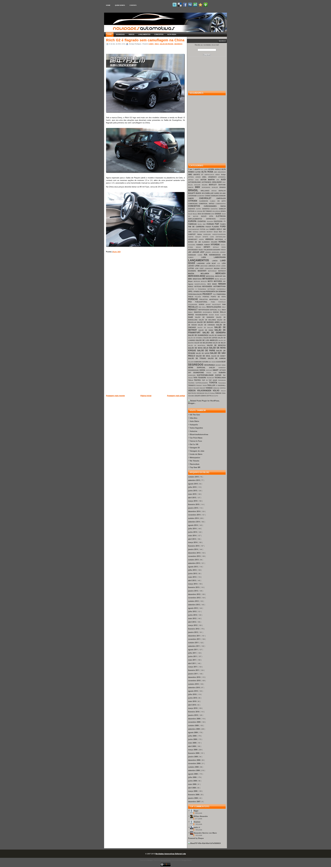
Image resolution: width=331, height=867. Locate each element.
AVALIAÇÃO (217, 182)
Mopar (191, 281)
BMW (198, 187)
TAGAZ (190, 378)
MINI (190, 279)
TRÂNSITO (192, 385)
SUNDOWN (192, 375)
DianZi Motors (193, 214)
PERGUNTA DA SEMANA (216, 291)
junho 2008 (192, 780)
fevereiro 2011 (194, 670)
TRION (204, 385)
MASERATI (203, 271)
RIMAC (191, 312)
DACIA (223, 206)
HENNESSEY (193, 239)
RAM (224, 304)
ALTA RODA (171, 34)
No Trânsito (194, 460)
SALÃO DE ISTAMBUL (195, 338)
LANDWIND (201, 263)
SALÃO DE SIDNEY (218, 356)
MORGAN (197, 281)
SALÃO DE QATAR (203, 353)
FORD (223, 226)
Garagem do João (197, 451)
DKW (213, 214)
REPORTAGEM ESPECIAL (208, 310)
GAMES (212, 229)
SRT (190, 373)
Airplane (197, 822)
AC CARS (204, 169)
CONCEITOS (158, 34)
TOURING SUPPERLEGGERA (198, 383)
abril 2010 (192, 705)
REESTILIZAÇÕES (214, 307)
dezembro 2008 (194, 760)
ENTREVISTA (213, 219)
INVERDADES (193, 250)
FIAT (217, 223)
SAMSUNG (198, 362)
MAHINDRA (193, 271)
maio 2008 (192, 784)
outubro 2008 (193, 767)
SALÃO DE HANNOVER (217, 335)
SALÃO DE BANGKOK (205, 317)
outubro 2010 (193, 684)
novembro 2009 (194, 722)
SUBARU (222, 372)
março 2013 (193, 584)
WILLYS (207, 393)
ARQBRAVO (213, 177)
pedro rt (197, 827)
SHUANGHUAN (193, 370)
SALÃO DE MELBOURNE (203, 343)
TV (217, 385)
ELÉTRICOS (221, 216)
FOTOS (203, 229)
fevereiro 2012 (194, 628)
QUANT (209, 304)
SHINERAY (222, 368)
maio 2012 (192, 618)
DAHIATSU (206, 209)
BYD (203, 193)
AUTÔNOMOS (207, 182)
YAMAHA (218, 393)
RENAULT (193, 309)
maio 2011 (192, 660)
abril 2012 (192, 622)
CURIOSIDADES (212, 206)
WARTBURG (192, 393)
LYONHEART (209, 268)
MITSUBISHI (208, 278)
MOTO (211, 281)
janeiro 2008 (193, 798)
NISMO (215, 284)
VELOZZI (196, 388)
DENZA (223, 211)
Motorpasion (195, 457)
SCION (218, 362)
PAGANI (203, 291)
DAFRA (199, 209)
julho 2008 (192, 777)
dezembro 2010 (194, 677)
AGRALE (218, 169)
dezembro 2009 (194, 718)
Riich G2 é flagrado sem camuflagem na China (145, 40)
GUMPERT (192, 234)
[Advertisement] (153, 410)
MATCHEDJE (213, 271)
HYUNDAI (216, 244)
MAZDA (194, 273)
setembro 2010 (194, 687)
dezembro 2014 (194, 511)
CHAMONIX (201, 196)
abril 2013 (192, 580)
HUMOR (207, 245)
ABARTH (197, 169)
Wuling (212, 393)
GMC (190, 232)
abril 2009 (192, 746)
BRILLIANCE (206, 191)
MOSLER (204, 281)
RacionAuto (194, 464)
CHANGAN (214, 196)
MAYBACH (222, 271)
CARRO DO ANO (220, 193)
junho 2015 (192, 490)
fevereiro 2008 (194, 794)
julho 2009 (192, 736)
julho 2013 (192, 570)
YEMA (224, 393)
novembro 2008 (194, 763)
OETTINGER (212, 289)
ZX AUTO (215, 396)
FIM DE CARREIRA (196, 226)
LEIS (224, 263)
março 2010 (193, 708)
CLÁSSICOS (204, 201)
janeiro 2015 (193, 508)
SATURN (205, 362)
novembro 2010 (194, 680)
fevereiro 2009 (194, 753)
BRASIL (194, 190)
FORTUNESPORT (194, 229)
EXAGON (210, 221)
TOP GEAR (213, 380)
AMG (190, 174)
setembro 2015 (194, 480)
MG (224, 276)
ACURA (211, 169)
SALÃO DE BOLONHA (208, 320)
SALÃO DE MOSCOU (216, 345)
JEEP (202, 252)
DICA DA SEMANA (204, 214)
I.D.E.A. (223, 245)
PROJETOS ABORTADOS (209, 299)
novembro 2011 (194, 639)
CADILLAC (209, 193)
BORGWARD (207, 187)
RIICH (157, 44)
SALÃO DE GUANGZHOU (198, 335)
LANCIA (216, 261)
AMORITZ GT (198, 174)
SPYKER (222, 370)
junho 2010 (192, 698)
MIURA (217, 279)
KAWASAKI (193, 255)
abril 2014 (192, 539)
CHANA (207, 196)
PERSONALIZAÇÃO (195, 294)
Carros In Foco (196, 441)
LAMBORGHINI (220, 257)
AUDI (223, 179)
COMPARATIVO (221, 204)
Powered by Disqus (196, 838)
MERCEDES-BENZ (197, 275)
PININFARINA (221, 294)
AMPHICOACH (209, 174)
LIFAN (197, 265)
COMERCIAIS (193, 203)
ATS (218, 180)
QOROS (202, 304)
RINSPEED (198, 312)
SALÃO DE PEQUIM (167, 44)
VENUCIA (216, 388)
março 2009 (193, 749)
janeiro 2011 (193, 673)
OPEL (190, 291)
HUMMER (200, 245)
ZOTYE (209, 396)
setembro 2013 (194, 563)
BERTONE (222, 185)
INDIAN (200, 247)
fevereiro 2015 (194, 504)
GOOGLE (196, 232)
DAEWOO (192, 209)
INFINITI (208, 247)
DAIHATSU (215, 209)
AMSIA (218, 174)
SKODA (202, 370)
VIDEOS (131, 34)
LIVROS (218, 266)
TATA (195, 377)
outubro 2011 (193, 642)
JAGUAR (196, 252)
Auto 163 (117, 252)
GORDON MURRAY (206, 232)
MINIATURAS (197, 279)
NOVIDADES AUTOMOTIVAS (214, 286)
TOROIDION (222, 380)
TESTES (198, 380)
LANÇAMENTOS (144, 34)
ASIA (197, 180)
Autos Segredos (196, 428)
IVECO (223, 250)
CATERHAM (192, 196)
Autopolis (194, 424)
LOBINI (223, 266)
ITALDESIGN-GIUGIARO (212, 250)
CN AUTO (221, 201)
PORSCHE (193, 299)
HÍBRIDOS (210, 239)
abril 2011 (192, 663)
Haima (200, 234)
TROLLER (211, 385)
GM (224, 229)
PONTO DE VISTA (218, 297)
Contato (133, 5)
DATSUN (191, 211)
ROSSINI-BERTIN (202, 315)
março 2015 (193, 501)
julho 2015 (192, 487)
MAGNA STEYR (220, 268)
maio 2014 (192, 535)
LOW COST (200, 268)
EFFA (212, 216)
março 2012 (193, 625)
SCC (210, 362)
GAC (208, 229)
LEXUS (191, 265)
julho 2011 (192, 653)
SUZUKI (219, 375)
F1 (225, 221)
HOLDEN (215, 242)
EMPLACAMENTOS (197, 219)
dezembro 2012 (194, 594)
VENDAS (209, 388)
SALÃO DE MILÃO (219, 343)
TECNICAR (211, 378)
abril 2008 (192, 787)
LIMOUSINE (204, 266)
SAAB (191, 317)
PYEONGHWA (193, 304)
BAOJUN (198, 185)
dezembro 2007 (194, 801)
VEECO (190, 388)
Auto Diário (194, 421)
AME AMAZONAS (220, 172)
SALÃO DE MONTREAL (197, 345)
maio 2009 (192, 742)
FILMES (223, 224)
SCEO (214, 362)
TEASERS (202, 377)
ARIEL (205, 177)
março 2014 (193, 542)
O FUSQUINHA (201, 289)
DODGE (218, 213)
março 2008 (193, 791)
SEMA (224, 365)
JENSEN (208, 252)
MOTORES (218, 281)
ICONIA (192, 247)
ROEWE (216, 312)
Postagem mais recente (115, 395)
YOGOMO (191, 396)
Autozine (193, 431)
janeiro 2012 (193, 632)
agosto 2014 (193, 525)
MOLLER (223, 279)
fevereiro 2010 (194, 711)
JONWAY (223, 252)
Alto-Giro (193, 418)
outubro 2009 (193, 725)
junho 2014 (192, 532)
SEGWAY (218, 365)
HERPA (202, 239)
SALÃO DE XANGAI (217, 358)
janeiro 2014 (193, 549)
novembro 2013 (194, 556)
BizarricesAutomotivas (199, 434)
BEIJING (205, 185)
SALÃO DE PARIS (206, 350)
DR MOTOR (194, 216)
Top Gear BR (195, 467)
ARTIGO (191, 180)
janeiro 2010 (193, 715)
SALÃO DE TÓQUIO (198, 358)
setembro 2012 (194, 604)
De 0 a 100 (194, 444)
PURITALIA (222, 302)
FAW (204, 224)
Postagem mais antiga (176, 395)
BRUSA (215, 191)
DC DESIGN (199, 211)
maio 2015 (192, 494)
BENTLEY (213, 184)
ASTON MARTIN (208, 179)
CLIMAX (213, 201)
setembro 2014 (194, 521)
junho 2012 (192, 615)
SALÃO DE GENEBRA (214, 332)
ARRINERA (222, 177)
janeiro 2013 (193, 590)
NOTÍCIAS (198, 286)
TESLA (191, 380)
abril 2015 (192, 497)
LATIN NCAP (211, 263)
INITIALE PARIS (219, 247)
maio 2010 (192, 701)
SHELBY (214, 367)
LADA (207, 257)
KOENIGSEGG (216, 254)
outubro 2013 (193, 559)
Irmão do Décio (196, 454)
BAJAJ (191, 185)
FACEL (200, 224)
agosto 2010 (193, 691)
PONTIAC (207, 297)
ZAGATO (198, 396)
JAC (190, 252)
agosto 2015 (193, 483)
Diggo (196, 810)
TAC (224, 375)
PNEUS (191, 297)
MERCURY (219, 276)
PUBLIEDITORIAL (203, 302)
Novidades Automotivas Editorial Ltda (170, 853)
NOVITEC (191, 289)
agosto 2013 (193, 566)
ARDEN (198, 177)
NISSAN (222, 283)
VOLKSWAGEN (205, 390)
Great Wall (218, 232)
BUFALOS (222, 191)
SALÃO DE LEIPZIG (210, 338)
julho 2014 (192, 528)
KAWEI (201, 255)
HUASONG (192, 245)
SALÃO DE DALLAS (206, 327)
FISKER (208, 227)
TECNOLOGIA (220, 377)
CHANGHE (222, 196)
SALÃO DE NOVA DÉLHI (198, 348)
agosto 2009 (193, 732)
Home (108, 5)
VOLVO (217, 390)
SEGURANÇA (209, 365)
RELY (224, 307)
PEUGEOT (207, 293)
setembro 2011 (194, 646)
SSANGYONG (199, 372)
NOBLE (191, 286)
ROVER (212, 315)
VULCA (223, 391)
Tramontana (222, 383)
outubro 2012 (193, 601)
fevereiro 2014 (194, 546)
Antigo (223, 174)
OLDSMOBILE (221, 289)
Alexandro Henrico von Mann (205, 833)
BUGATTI (192, 193)
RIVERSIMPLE (208, 312)
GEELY (219, 229)
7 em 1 (191, 169)
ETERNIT (223, 219)
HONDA (222, 241)
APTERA (191, 177)
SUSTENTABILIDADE (206, 375)
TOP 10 (205, 380)
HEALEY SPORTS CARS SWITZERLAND (210, 237)
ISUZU (201, 250)
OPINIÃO (196, 291)
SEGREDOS (120, 34)
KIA (206, 254)
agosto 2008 (193, 774)
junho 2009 (192, 739)
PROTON (223, 299)
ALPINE (198, 172)
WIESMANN (201, 393)
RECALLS (193, 306)
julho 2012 (192, 611)
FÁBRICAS (193, 224)
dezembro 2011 (194, 635)
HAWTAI (191, 237)
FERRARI (210, 224)
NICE (209, 284)
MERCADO (220, 273)
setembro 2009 (194, 729)
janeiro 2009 (193, 756)
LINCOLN (211, 266)
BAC (224, 182)
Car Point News (196, 437)
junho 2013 (192, 573)
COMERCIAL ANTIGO (207, 203)
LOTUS (191, 268)
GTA (224, 232)
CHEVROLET (208, 198)
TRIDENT (199, 385)
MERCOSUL (210, 276)
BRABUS (222, 187)
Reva (220, 310)
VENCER (202, 388)
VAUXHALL (222, 385)
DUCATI (205, 216)
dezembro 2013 (194, 553)
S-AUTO (223, 315)
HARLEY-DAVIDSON (219, 234)
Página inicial (145, 395)
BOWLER (215, 187)
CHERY (151, 44)
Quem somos (120, 5)
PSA (191, 301)
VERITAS (223, 388)
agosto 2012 (193, 608)
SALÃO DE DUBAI (206, 330)
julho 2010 (192, 694)
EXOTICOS (219, 221)
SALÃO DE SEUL (203, 356)
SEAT (223, 361)
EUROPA (193, 221)
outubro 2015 (193, 476)
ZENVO (204, 396)
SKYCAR (209, 370)
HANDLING (207, 234)
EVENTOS (202, 221)
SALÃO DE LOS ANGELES (207, 340)
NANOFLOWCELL (201, 284)
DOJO (224, 214)
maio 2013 (192, 577)
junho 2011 (192, 656)
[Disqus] (145, 291)
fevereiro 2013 (194, 587)
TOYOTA (213, 382)
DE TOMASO (207, 211)
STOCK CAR (212, 373)
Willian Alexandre (201, 816)
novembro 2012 (194, 597)
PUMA (214, 302)
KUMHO (194, 257)
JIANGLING (216, 252)
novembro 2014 (194, 514)
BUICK (199, 193)
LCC (219, 263)
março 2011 (193, 666)
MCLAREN (208, 273)
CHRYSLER (221, 198)
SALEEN (191, 362)
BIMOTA (191, 187)
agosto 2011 (193, 649)
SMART (216, 370)
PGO (214, 294)
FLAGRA (216, 226)
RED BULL (202, 307)
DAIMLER (222, 209)
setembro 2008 (194, 770)
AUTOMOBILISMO (195, 182)
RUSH (217, 315)
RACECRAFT (217, 304)
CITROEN (193, 200)
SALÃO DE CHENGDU (207, 325)
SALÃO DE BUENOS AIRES (208, 322)
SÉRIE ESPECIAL (198, 367)
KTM (224, 255)
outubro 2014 (193, 518)
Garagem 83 (195, 447)
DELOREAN (216, 211)
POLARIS (198, 297)
